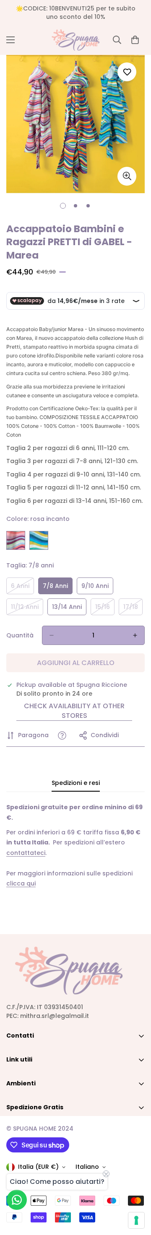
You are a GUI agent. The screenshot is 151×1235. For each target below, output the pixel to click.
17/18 (133, 609)
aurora (38, 540)
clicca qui (21, 883)
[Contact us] (17, 1200)
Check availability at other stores (74, 710)
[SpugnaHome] (76, 40)
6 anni (22, 588)
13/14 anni (69, 609)
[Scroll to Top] (136, 1190)
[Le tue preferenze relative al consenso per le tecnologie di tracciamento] (136, 1220)
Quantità (20, 635)
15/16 (105, 609)
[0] (135, 39)
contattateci (25, 853)
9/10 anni (97, 588)
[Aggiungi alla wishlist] (126, 71)
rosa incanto (15, 540)
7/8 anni (58, 588)
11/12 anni (27, 609)
